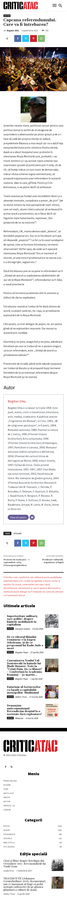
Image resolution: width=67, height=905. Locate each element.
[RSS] (11, 767)
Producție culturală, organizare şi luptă (53, 561)
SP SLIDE (17, 533)
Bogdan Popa (21, 652)
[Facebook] (17, 38)
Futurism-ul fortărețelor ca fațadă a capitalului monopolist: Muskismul (24, 689)
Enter (7, 16)
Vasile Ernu (8, 870)
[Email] (32, 517)
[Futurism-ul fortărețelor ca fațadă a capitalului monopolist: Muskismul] (51, 692)
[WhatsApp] (41, 38)
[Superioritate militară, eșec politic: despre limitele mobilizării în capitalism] (51, 621)
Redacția (19, 718)
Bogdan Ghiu (13, 30)
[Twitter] (25, 38)
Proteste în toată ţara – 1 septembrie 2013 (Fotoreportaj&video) (16, 562)
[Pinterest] (33, 38)
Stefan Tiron (21, 696)
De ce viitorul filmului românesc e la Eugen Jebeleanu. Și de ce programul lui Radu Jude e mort (25, 642)
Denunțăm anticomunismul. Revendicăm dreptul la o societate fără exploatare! (24, 710)
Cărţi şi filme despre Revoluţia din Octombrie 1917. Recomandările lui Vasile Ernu (24, 863)
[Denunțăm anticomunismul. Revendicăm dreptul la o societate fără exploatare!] (51, 710)
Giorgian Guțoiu (22, 628)
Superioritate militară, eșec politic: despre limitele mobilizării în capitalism (22, 620)
